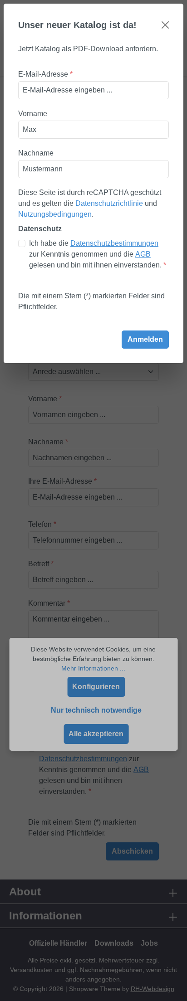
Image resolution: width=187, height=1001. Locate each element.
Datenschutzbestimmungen (114, 243)
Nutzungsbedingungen (55, 214)
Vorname (32, 113)
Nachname (36, 153)
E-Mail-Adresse (45, 74)
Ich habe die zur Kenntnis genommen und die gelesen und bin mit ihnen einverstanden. (97, 254)
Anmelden (145, 339)
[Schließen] (165, 25)
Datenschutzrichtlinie (109, 203)
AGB (143, 254)
